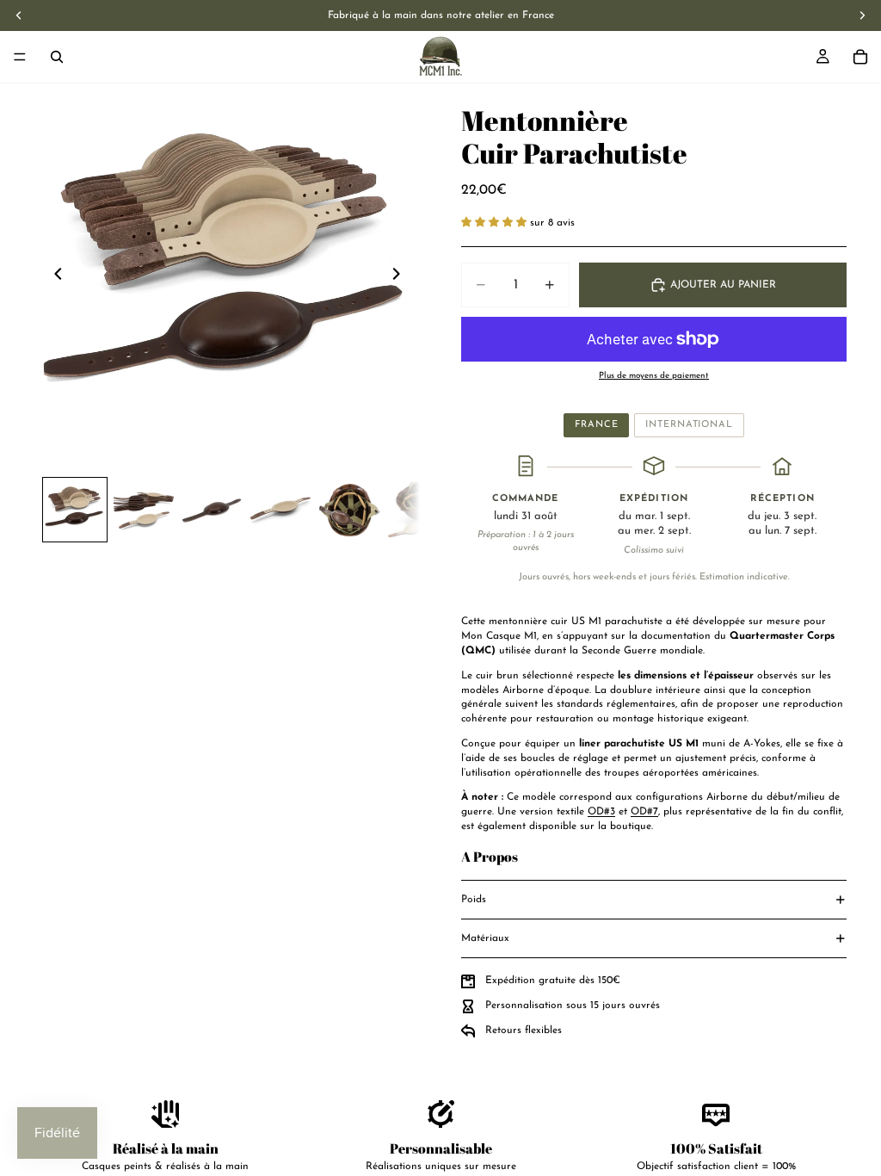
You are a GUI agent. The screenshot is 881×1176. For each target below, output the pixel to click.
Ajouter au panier (723, 285)
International (688, 425)
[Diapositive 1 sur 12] (75, 510)
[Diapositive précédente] (53, 276)
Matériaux (485, 938)
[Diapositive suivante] (401, 276)
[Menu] (20, 57)
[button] (495, 223)
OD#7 (644, 812)
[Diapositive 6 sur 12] (418, 510)
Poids (473, 899)
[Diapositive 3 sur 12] (212, 510)
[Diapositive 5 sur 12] (349, 510)
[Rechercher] (57, 57)
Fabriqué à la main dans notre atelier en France (441, 15)
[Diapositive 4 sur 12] (280, 510)
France (596, 425)
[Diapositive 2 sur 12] (144, 510)
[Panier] (860, 57)
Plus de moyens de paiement (654, 376)
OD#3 (601, 812)
